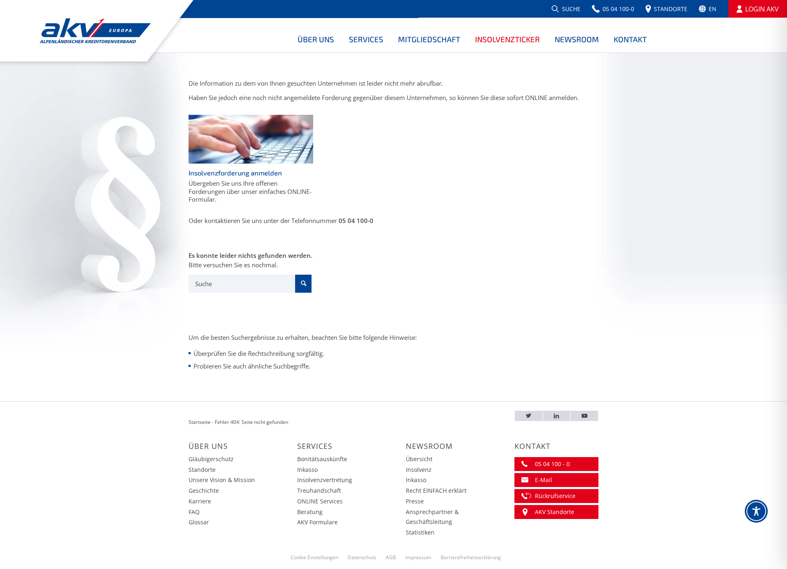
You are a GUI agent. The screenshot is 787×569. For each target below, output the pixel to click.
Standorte (202, 469)
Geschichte (204, 490)
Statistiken (420, 532)
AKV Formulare (317, 522)
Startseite (200, 422)
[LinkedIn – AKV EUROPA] (557, 416)
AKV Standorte (554, 512)
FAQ (194, 512)
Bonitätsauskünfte (322, 459)
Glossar (199, 522)
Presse (415, 501)
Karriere (200, 501)
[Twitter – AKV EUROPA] (529, 416)
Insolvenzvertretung (324, 480)
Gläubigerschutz (211, 459)
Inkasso (307, 469)
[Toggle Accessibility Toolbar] (756, 511)
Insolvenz (419, 469)
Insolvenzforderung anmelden (235, 173)
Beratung (310, 512)
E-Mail (543, 480)
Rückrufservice (555, 496)
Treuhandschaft (319, 490)
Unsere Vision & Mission (222, 480)
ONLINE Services (320, 501)
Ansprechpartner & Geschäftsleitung (432, 517)
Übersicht (419, 459)
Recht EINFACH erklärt (436, 490)
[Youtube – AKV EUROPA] (584, 416)
